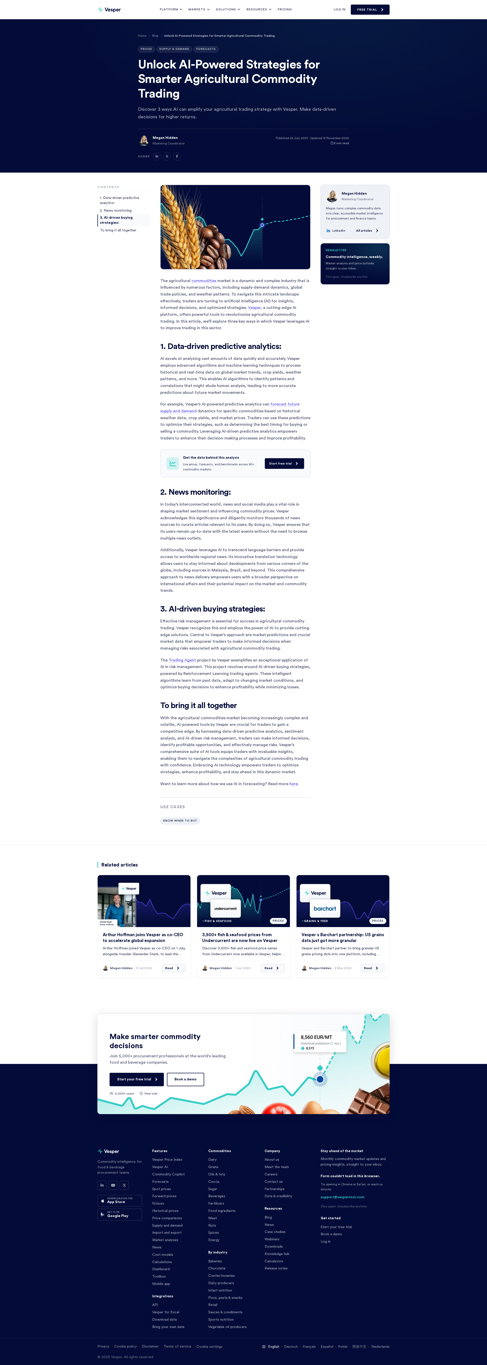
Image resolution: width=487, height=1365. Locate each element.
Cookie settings (209, 1347)
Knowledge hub (277, 1254)
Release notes (276, 1268)
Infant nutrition (220, 1290)
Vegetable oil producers (227, 1327)
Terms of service (177, 1346)
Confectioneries (221, 1276)
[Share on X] (167, 156)
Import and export (167, 1232)
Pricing (285, 9)
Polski (342, 1347)
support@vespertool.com (342, 1197)
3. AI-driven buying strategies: (116, 220)
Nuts (212, 1225)
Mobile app (161, 1284)
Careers (271, 1174)
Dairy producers (221, 1283)
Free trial (367, 9)
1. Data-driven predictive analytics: (119, 200)
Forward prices (164, 1196)
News (157, 1247)
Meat (212, 1218)
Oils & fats (216, 1174)
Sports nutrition (221, 1319)
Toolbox (159, 1276)
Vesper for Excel (165, 1312)
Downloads (274, 1246)
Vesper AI (160, 1167)
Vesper (254, 308)
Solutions (226, 9)
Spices (213, 1232)
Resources (257, 9)
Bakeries (215, 1261)
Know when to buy (180, 820)
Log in (340, 9)
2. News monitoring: (116, 210)
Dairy (212, 1159)
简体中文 (359, 1347)
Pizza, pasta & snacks (225, 1298)
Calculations (162, 1262)
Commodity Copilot (168, 1174)
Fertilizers (216, 1203)
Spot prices (161, 1189)
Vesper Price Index (167, 1159)
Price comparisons (167, 1218)
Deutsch (291, 1347)
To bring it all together (118, 230)
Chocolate (216, 1268)
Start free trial (280, 463)
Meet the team (277, 1167)
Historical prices (165, 1211)
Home (142, 35)
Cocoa (213, 1182)
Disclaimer (150, 1346)
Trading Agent (182, 660)
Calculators (274, 1261)
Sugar (212, 1189)
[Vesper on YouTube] (113, 1185)
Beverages (216, 1196)
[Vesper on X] (124, 1185)
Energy (213, 1240)
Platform (169, 9)
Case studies (275, 1232)
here (293, 784)
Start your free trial (134, 1079)
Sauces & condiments (225, 1312)
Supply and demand (167, 1225)
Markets (196, 9)
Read (169, 968)
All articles (364, 230)
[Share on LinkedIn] (157, 156)
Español (327, 1347)
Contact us (274, 1182)
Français (309, 1347)
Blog (155, 35)
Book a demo (186, 1079)
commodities (204, 281)
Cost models (162, 1255)
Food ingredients (222, 1211)
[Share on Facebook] (177, 156)
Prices (146, 49)
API (155, 1305)
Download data (164, 1319)
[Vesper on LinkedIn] (102, 1185)
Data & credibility (278, 1196)
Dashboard (161, 1269)
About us (272, 1159)
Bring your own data (168, 1327)
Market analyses (165, 1240)
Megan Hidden (165, 138)
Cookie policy (125, 1346)
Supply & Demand (174, 49)
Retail (212, 1305)
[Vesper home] (109, 10)
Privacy (103, 1346)
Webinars (272, 1239)
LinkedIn (338, 230)
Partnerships (275, 1189)
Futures (158, 1203)
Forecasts (206, 49)
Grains (213, 1167)
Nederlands (380, 1347)
